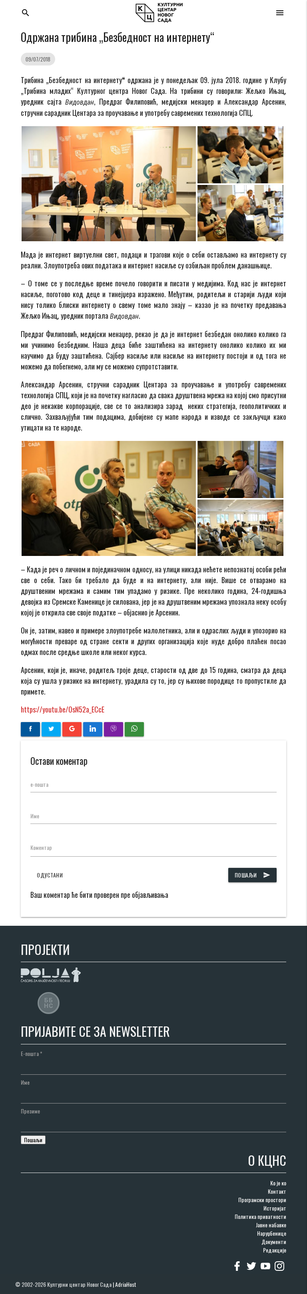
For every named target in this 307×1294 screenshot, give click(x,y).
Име (34, 816)
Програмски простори (262, 1199)
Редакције (274, 1250)
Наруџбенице (271, 1233)
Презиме (30, 1111)
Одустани (50, 875)
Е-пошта (31, 1053)
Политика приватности (260, 1216)
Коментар (41, 847)
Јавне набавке (271, 1225)
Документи (273, 1241)
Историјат (274, 1208)
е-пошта (39, 784)
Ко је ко (278, 1183)
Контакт (277, 1191)
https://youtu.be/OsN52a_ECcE (62, 709)
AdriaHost (125, 1284)
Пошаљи (252, 875)
